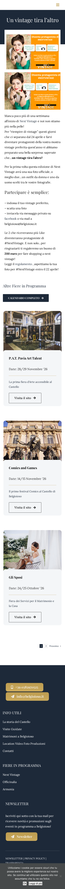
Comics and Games (23, 468)
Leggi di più (35, 883)
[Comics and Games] (32, 423)
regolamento (23, 264)
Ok (24, 883)
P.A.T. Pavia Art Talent (25, 358)
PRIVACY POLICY (35, 858)
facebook (11, 218)
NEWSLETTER (14, 858)
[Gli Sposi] (32, 532)
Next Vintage (28, 121)
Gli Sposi (15, 577)
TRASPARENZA (14, 863)
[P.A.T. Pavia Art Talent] (32, 313)
